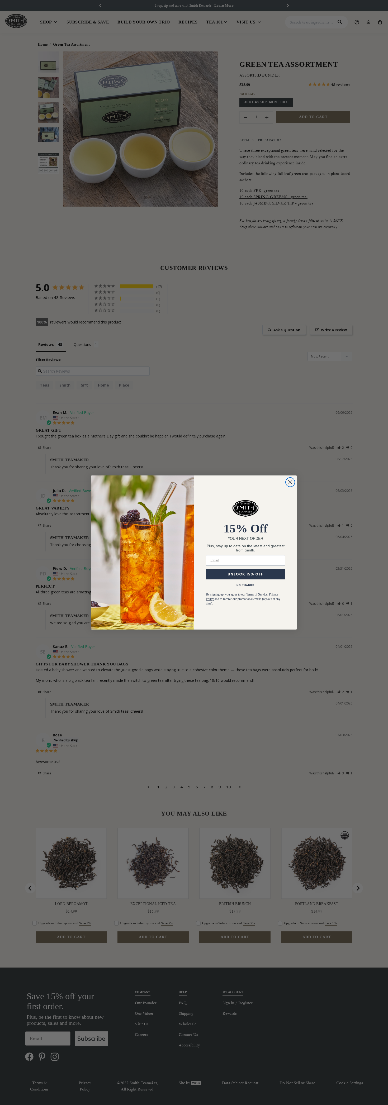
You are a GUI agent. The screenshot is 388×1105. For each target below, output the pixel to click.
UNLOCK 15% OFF (245, 574)
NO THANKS (245, 585)
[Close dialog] (290, 482)
